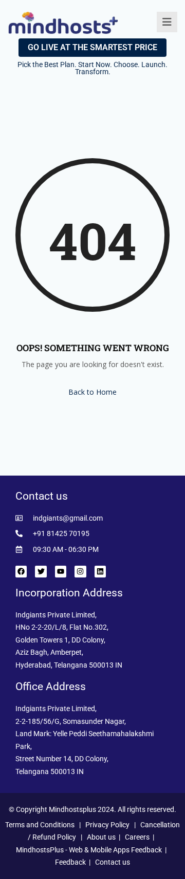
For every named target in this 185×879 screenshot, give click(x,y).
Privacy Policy (107, 825)
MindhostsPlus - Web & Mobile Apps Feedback (89, 850)
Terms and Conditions (40, 825)
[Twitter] (40, 571)
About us (101, 837)
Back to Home (92, 392)
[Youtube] (60, 571)
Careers (137, 837)
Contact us (112, 862)
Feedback (70, 862)
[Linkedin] (100, 571)
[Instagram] (80, 571)
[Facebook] (21, 571)
